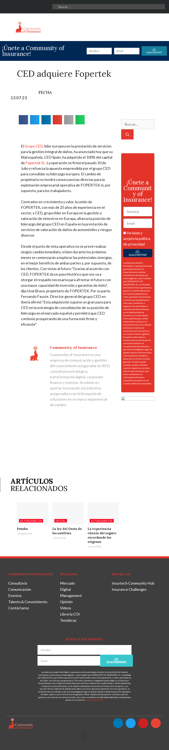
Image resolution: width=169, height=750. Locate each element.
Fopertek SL (35, 162)
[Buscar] (127, 134)
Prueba (22, 529)
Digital (61, 520)
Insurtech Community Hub (133, 583)
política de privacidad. (141, 383)
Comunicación (19, 589)
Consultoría (17, 583)
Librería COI (70, 614)
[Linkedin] (24, 7)
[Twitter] (32, 7)
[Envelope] (48, 7)
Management (71, 595)
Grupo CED (34, 146)
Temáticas (68, 620)
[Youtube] (40, 7)
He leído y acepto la (136, 238)
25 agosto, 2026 (25, 533)
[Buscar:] (137, 124)
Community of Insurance (73, 347)
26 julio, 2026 (59, 538)
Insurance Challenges (129, 589)
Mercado (67, 583)
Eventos (15, 595)
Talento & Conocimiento (27, 601)
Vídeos (65, 608)
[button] (8, 26)
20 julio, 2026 (94, 546)
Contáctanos (18, 608)
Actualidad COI (31, 520)
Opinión (66, 601)
